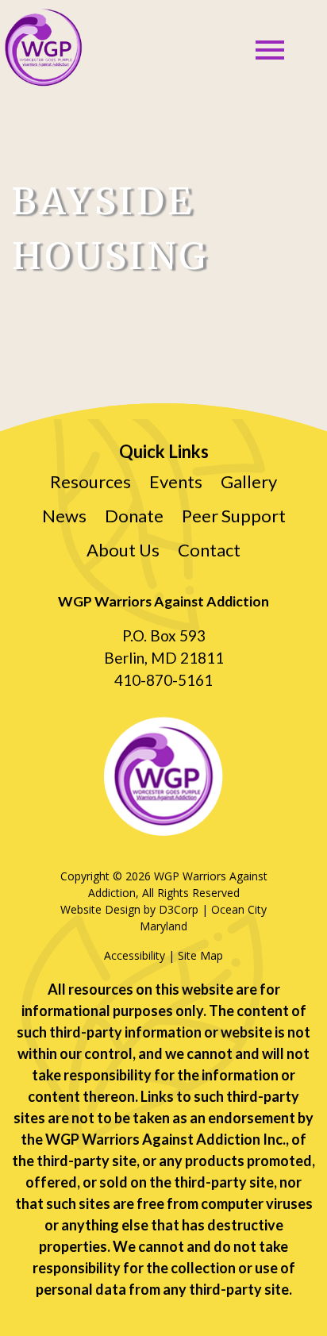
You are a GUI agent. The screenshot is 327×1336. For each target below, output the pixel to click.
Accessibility (134, 955)
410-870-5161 (163, 680)
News (64, 515)
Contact (209, 549)
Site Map (200, 955)
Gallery (249, 481)
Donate (134, 515)
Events (175, 481)
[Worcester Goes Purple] (42, 47)
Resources (90, 481)
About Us (123, 549)
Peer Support (234, 515)
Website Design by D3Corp (129, 909)
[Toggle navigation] (270, 50)
